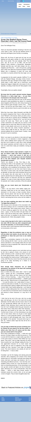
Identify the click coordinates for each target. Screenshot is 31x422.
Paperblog (8, 5)
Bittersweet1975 (16, 42)
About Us (17, 397)
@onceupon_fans (23, 42)
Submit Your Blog (11, 1)
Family (28, 6)
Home (3, 1)
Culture (20, 4)
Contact (3, 399)
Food (20, 6)
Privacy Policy (18, 400)
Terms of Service (18, 399)
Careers (3, 400)
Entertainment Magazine (8, 33)
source (3, 378)
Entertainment (26, 4)
